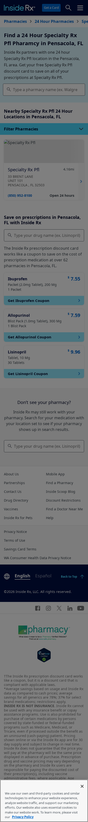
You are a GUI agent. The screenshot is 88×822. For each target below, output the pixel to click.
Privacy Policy (22, 817)
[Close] (82, 786)
